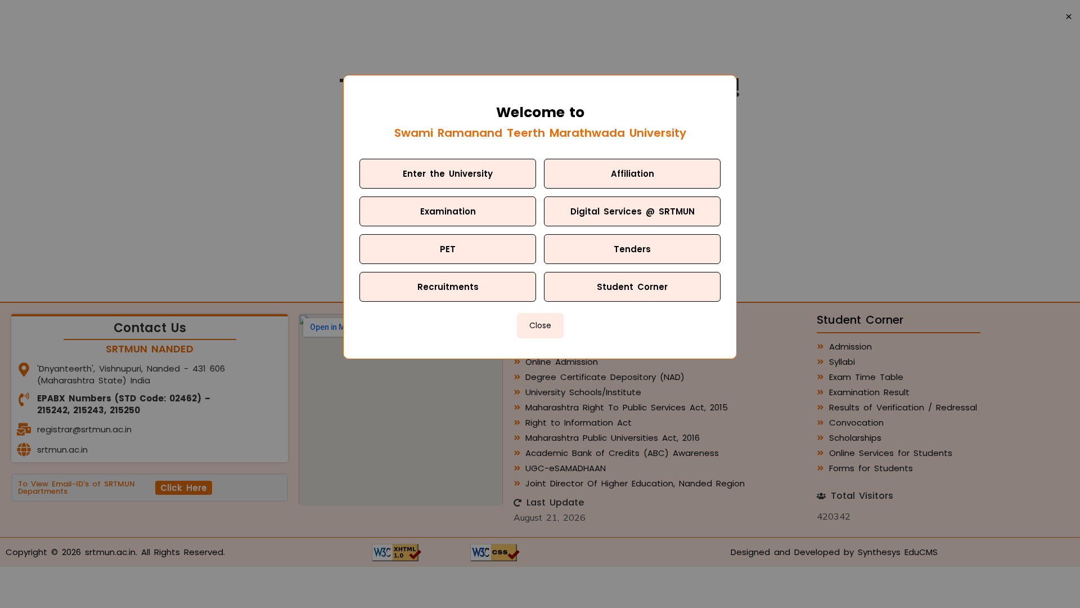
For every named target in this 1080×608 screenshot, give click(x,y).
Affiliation (632, 174)
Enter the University (448, 174)
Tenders (632, 249)
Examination (448, 211)
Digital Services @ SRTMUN (632, 211)
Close (540, 325)
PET (448, 249)
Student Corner (632, 287)
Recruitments (448, 287)
